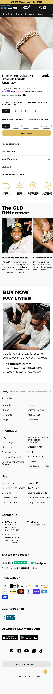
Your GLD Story (36, 456)
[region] (26, 251)
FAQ (4, 437)
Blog (30, 451)
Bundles (32, 405)
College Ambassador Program (13, 463)
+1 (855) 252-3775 (12, 537)
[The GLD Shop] (26, 7)
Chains (5, 410)
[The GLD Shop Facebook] (19, 651)
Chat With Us (10, 525)
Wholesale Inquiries (38, 466)
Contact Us (8, 483)
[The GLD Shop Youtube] (26, 651)
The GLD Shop (34, 677)
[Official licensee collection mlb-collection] (10, 8)
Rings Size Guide (37, 502)
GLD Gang (7, 442)
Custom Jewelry (36, 410)
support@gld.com (38, 525)
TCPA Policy (34, 488)
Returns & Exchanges (13, 488)
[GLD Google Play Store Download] (29, 638)
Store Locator (9, 452)
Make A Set (34, 415)
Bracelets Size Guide (39, 497)
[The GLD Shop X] (34, 651)
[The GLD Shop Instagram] (11, 651)
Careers (32, 461)
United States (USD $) (25, 664)
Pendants (7, 415)
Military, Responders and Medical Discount (39, 439)
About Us (7, 447)
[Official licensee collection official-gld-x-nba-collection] (15, 8)
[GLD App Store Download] (10, 638)
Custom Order (35, 447)
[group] (26, 2)
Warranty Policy (10, 497)
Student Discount (11, 457)
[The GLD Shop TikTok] (41, 651)
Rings (5, 419)
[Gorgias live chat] (45, 671)
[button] (40, 7)
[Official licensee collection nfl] (2, 8)
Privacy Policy (35, 483)
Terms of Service (10, 502)
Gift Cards (33, 419)
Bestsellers (7, 405)
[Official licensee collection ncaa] (5, 8)
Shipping (7, 493)
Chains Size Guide (37, 493)
